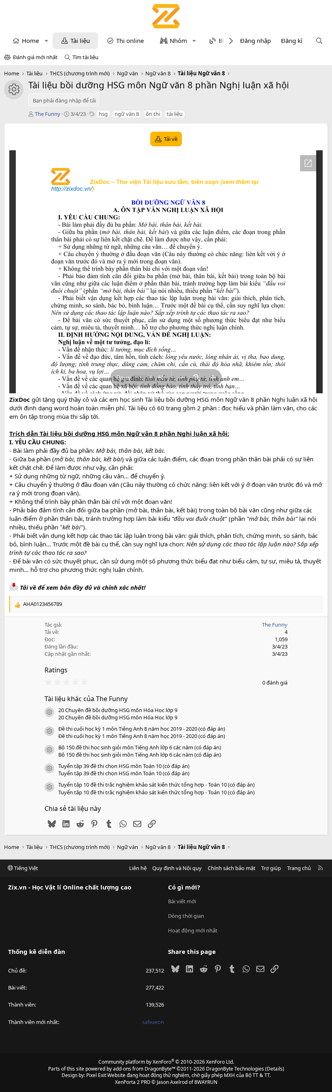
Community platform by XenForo (166, 1061)
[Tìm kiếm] (319, 40)
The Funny (47, 113)
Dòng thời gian (186, 915)
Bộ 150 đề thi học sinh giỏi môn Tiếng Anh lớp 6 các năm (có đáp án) (139, 747)
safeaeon (153, 1022)
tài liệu (175, 113)
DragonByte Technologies (235, 1068)
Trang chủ (299, 868)
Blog (225, 40)
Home (30, 40)
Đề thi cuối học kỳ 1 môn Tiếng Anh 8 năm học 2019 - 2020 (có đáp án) (141, 728)
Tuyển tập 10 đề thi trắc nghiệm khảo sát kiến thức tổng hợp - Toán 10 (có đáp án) (156, 784)
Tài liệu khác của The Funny (86, 698)
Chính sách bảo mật (231, 868)
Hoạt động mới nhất (192, 930)
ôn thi (153, 113)
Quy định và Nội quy (177, 868)
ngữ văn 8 (127, 113)
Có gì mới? (184, 887)
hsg (103, 113)
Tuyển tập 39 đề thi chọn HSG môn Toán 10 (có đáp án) (123, 766)
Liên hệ (138, 868)
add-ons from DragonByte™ (144, 1068)
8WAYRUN (205, 1082)
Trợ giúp (271, 868)
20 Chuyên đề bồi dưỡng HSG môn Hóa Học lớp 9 (117, 710)
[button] (46, 40)
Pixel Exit (96, 1075)
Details (275, 1068)
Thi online (130, 40)
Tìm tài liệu (85, 57)
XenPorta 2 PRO (132, 1082)
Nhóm (178, 40)
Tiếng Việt (25, 868)
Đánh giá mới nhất (35, 57)
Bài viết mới (182, 901)
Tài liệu (80, 40)
